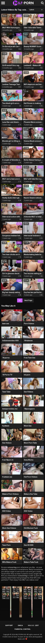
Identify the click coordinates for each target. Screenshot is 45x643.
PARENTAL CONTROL (22, 629)
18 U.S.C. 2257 (33, 625)
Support (9, 625)
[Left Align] (3, 3)
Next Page (28, 300)
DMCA (20, 625)
